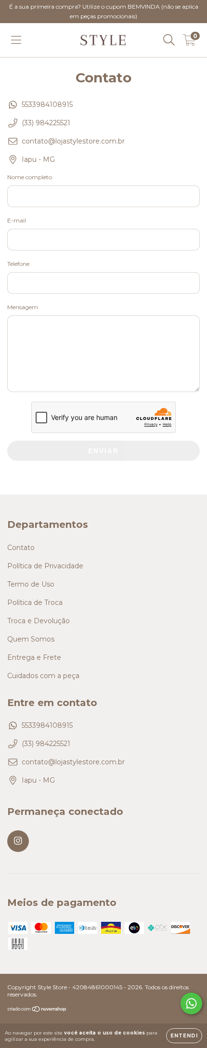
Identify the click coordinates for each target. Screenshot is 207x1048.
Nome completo (29, 177)
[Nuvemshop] (37, 1010)
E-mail (16, 220)
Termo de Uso (30, 584)
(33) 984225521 (46, 122)
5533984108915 (47, 104)
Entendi (184, 1036)
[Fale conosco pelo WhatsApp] (191, 1003)
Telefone (18, 263)
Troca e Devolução (38, 620)
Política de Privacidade (45, 566)
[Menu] (16, 40)
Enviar (103, 451)
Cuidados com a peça (43, 675)
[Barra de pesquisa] (169, 40)
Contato (21, 547)
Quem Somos (30, 639)
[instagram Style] (18, 841)
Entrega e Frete (34, 657)
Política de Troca (35, 602)
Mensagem (22, 307)
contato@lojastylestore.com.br (73, 141)
